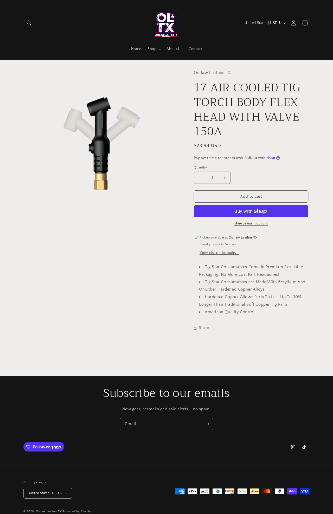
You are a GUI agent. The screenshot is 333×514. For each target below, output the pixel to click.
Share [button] (204, 328)
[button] (29, 23)
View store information (219, 252)
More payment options (251, 223)
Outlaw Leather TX (49, 511)
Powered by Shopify (77, 511)
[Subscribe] (207, 424)
